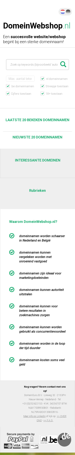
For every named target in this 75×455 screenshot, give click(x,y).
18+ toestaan (54, 93)
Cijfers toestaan (21, 93)
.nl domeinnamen (57, 78)
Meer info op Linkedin (34, 416)
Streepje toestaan (57, 86)
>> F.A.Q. (48, 420)
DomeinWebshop (37, 25)
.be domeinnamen (22, 86)
